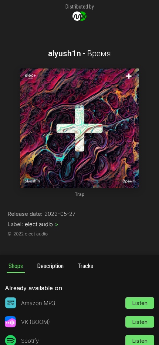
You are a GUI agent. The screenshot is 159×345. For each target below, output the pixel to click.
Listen (140, 303)
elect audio (41, 224)
